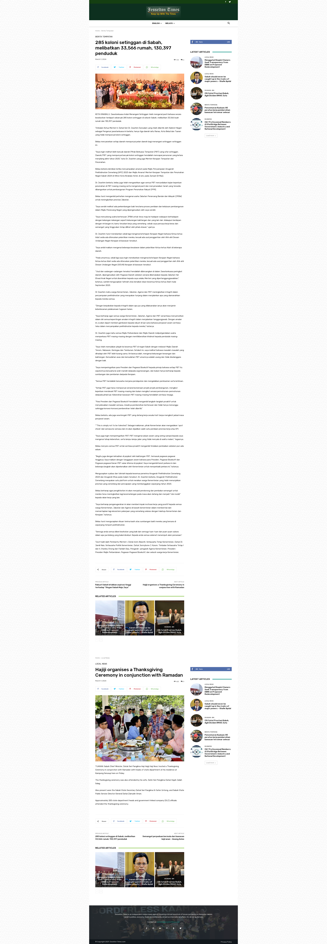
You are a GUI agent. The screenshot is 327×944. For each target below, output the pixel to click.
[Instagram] (153, 928)
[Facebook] (225, 2)
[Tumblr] (173, 928)
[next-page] (101, 639)
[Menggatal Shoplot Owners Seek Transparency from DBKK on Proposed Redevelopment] (110, 617)
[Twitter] (230, 2)
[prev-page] (96, 639)
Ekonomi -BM (169, 627)
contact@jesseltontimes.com (168, 922)
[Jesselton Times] (163, 12)
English (156, 23)
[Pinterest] (166, 928)
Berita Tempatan (107, 31)
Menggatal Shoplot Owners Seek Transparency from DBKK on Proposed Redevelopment (110, 629)
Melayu (169, 23)
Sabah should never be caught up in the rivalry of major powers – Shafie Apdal (139, 630)
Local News (109, 622)
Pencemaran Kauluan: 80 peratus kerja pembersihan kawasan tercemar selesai (217, 110)
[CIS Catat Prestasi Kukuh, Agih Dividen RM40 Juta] (169, 617)
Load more (210, 135)
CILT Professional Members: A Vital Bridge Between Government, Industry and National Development (218, 125)
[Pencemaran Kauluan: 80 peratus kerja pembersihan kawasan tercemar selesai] (196, 109)
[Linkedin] (160, 928)
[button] (229, 23)
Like (228, 42)
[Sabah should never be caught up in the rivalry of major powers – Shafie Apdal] (139, 617)
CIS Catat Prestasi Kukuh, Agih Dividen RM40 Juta (169, 631)
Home (97, 31)
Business (208, 119)
